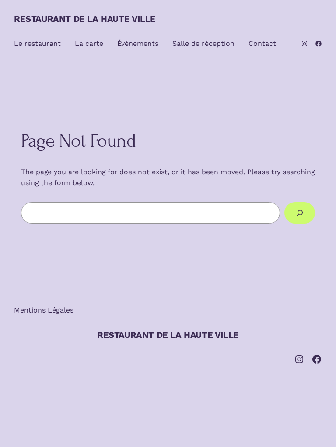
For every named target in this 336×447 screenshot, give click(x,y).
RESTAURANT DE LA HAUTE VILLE (85, 19)
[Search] (299, 213)
